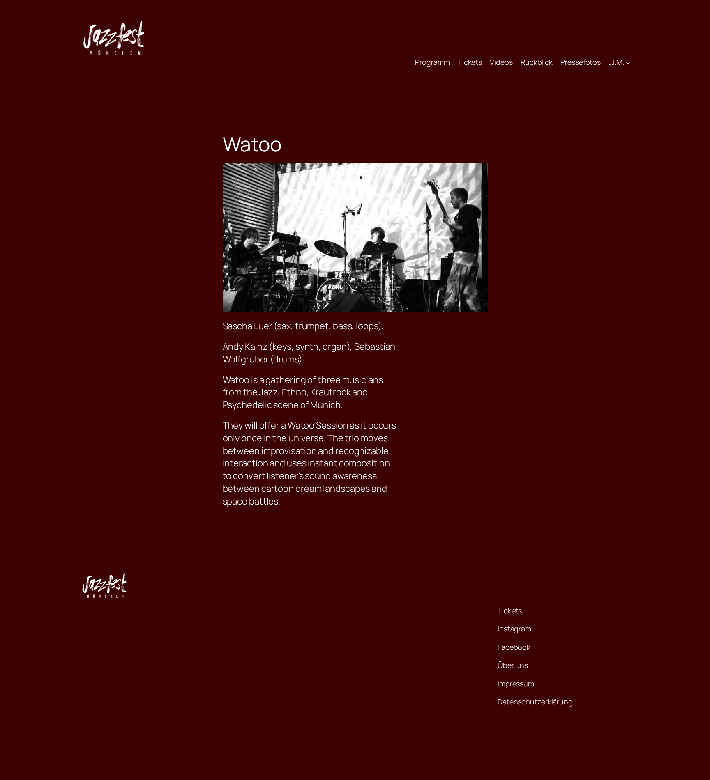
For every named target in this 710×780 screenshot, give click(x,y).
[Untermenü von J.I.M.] (628, 62)
